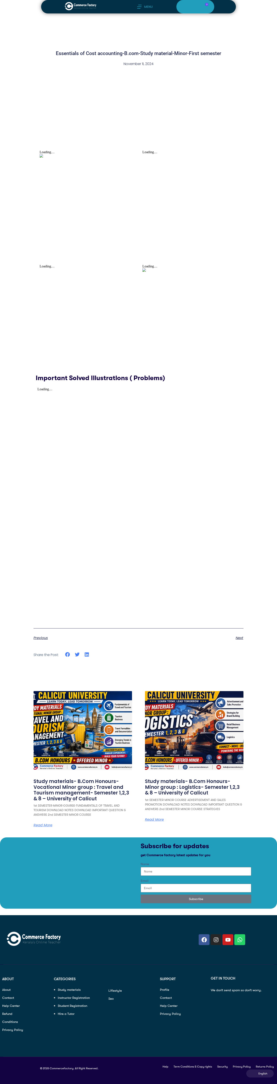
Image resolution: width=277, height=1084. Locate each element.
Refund (7, 1014)
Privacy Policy (12, 1030)
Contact (8, 998)
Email (145, 881)
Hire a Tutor (66, 1014)
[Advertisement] (138, 116)
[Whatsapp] (239, 939)
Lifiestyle (115, 991)
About (6, 990)
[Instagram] (216, 939)
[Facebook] (204, 939)
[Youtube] (227, 939)
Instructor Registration (74, 998)
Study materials (69, 990)
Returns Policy (265, 1066)
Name (145, 864)
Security (222, 1066)
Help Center (11, 1006)
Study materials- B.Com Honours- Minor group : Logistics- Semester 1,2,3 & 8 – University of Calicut (192, 787)
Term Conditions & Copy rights (193, 1066)
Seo (111, 999)
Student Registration (72, 1006)
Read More (154, 819)
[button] (67, 654)
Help (165, 1066)
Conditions (10, 1022)
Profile (164, 990)
